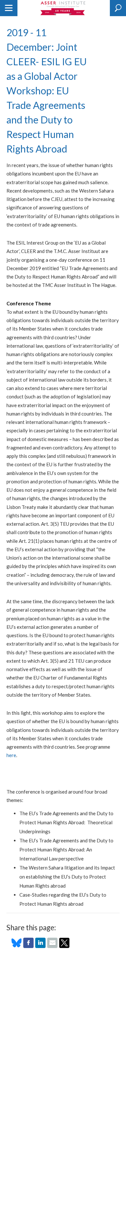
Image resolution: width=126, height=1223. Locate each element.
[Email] (52, 946)
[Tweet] (64, 946)
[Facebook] (28, 946)
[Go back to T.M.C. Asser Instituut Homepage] (63, 8)
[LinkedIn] (40, 946)
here (11, 755)
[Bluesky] (16, 946)
